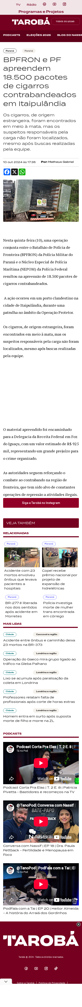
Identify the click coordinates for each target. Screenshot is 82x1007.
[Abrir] (54, 4)
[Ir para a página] (44, 4)
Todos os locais (65, 21)
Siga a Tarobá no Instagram (41, 503)
